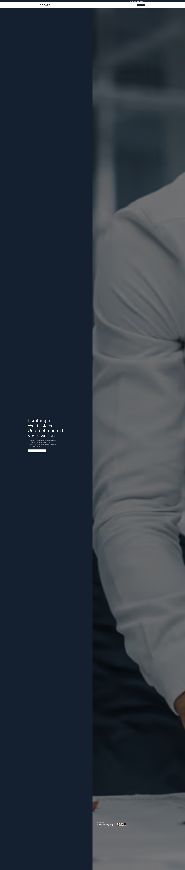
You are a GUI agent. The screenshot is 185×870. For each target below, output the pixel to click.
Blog (127, 5)
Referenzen (113, 5)
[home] (45, 5)
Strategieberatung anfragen (37, 451)
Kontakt (141, 5)
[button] (104, 5)
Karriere (133, 5)
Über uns (121, 5)
